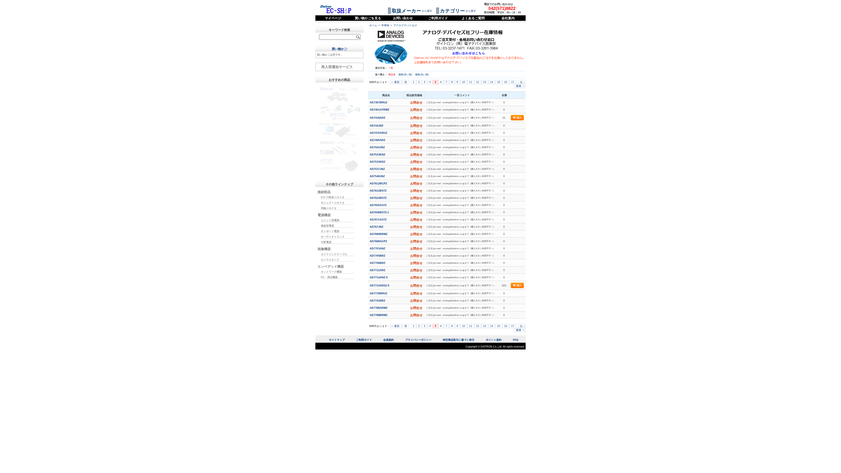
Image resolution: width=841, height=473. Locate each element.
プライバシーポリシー (418, 339)
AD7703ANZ (378, 248)
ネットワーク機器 (331, 271)
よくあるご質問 (473, 18)
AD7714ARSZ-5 (380, 285)
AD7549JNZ (377, 176)
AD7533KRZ (378, 161)
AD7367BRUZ (379, 102)
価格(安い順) (405, 74)
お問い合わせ (403, 18)
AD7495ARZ (378, 140)
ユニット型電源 (330, 220)
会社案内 (508, 18)
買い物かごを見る (368, 18)
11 (470, 82)
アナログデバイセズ (405, 25)
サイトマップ (336, 339)
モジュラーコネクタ (333, 202)
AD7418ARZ (378, 117)
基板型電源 (327, 225)
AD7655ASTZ (378, 205)
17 (512, 82)
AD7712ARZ (378, 270)
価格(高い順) (422, 74)
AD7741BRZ (378, 300)
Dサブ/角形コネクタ (333, 197)
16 (505, 82)
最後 (518, 86)
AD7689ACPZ (379, 241)
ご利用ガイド (438, 18)
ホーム (373, 25)
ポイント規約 (493, 339)
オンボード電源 (330, 231)
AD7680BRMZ (379, 234)
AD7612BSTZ (378, 190)
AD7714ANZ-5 (379, 277)
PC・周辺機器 (329, 277)
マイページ (333, 18)
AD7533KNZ (378, 154)
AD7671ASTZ (378, 219)
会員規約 (388, 339)
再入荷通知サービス (337, 67)
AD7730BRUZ (379, 293)
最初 (396, 82)
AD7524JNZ (377, 147)
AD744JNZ (377, 125)
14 (491, 82)
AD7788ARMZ (379, 307)
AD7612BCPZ (379, 183)
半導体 (385, 25)
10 (463, 82)
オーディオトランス (333, 236)
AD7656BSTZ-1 (380, 212)
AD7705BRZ (378, 255)
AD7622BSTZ (378, 197)
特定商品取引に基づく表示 (458, 339)
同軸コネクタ (329, 208)
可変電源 (326, 242)
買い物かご (339, 49)
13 (484, 82)
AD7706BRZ (378, 263)
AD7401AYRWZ (380, 109)
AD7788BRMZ (379, 315)
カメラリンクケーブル (334, 254)
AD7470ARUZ (379, 132)
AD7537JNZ (377, 169)
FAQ (515, 339)
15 (498, 82)
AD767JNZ (377, 226)
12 (477, 82)
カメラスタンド (330, 259)
